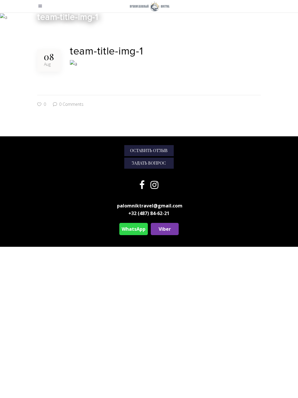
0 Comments (71, 104)
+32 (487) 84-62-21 (148, 213)
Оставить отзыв (149, 150)
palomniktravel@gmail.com (149, 205)
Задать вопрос (149, 163)
